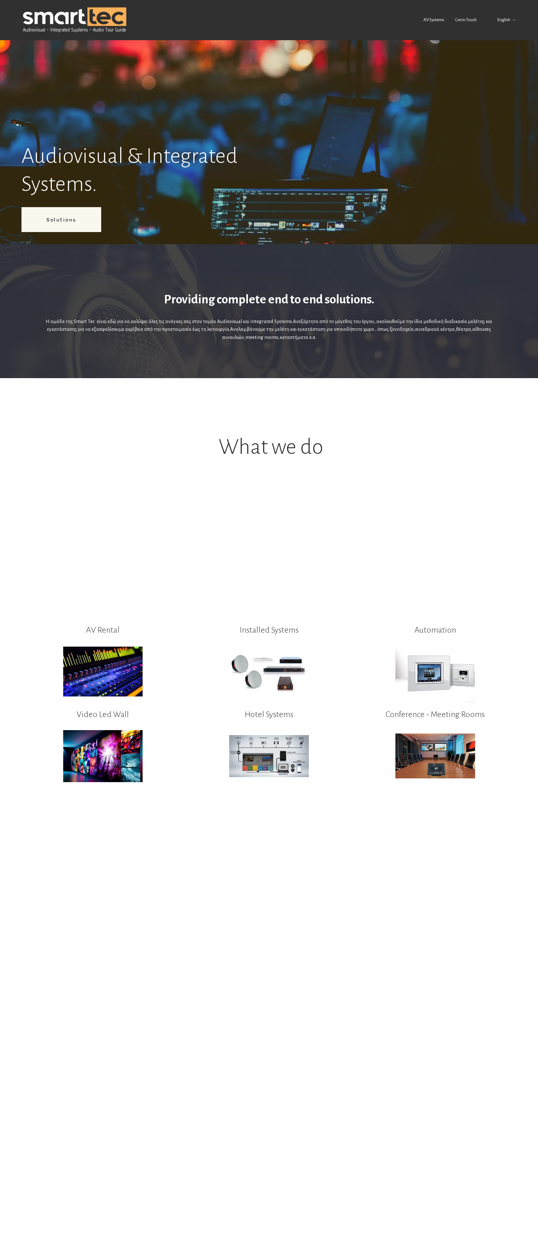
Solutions (61, 219)
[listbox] (502, 20)
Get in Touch (466, 19)
